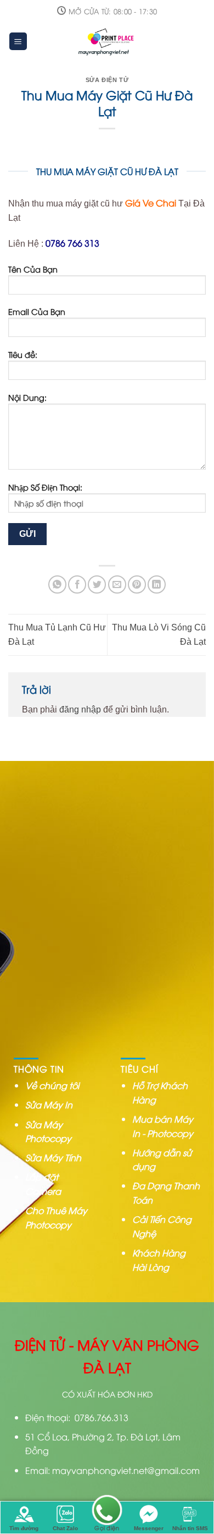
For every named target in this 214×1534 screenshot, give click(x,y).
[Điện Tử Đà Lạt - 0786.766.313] (107, 41)
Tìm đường (23, 1528)
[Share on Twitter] (97, 584)
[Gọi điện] (107, 1511)
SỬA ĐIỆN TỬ (107, 80)
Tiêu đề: (22, 354)
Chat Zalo (65, 1528)
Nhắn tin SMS (190, 1528)
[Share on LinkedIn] (157, 584)
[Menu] (18, 41)
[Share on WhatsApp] (57, 584)
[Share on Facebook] (77, 584)
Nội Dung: (27, 397)
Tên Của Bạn (33, 269)
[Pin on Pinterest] (137, 584)
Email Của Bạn (36, 311)
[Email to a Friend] (117, 584)
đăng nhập (80, 709)
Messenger (149, 1528)
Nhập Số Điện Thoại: (45, 487)
